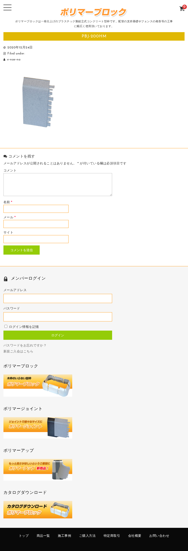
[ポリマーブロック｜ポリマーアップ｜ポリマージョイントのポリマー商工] (94, 14)
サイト (8, 232)
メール (9, 217)
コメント (10, 170)
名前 (7, 202)
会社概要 (134, 536)
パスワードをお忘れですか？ (25, 345)
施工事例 (64, 536)
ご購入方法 (87, 536)
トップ (24, 536)
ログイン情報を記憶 (23, 327)
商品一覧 (43, 536)
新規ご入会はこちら (18, 351)
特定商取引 (112, 536)
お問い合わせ (159, 536)
